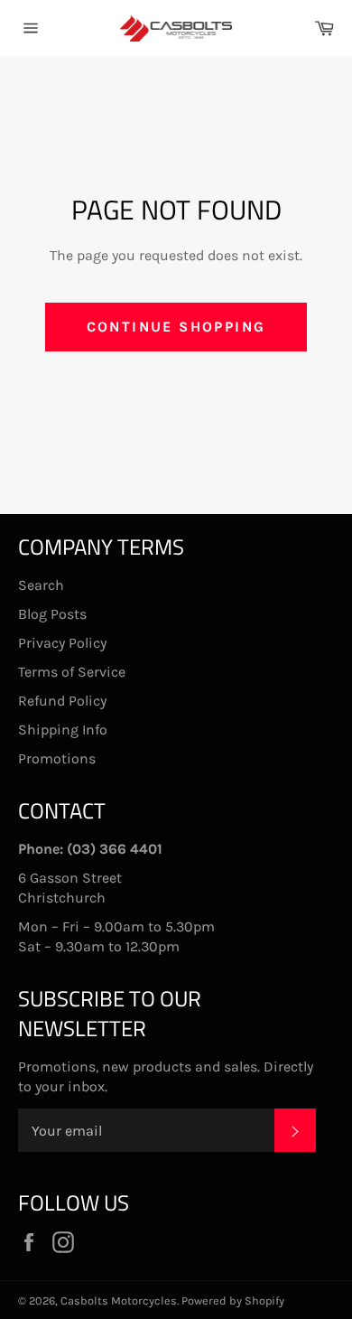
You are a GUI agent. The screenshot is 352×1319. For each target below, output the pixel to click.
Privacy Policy (62, 642)
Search (41, 585)
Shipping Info (62, 729)
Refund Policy (62, 700)
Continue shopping (176, 326)
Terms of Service (71, 671)
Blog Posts (52, 613)
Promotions (57, 758)
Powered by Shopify (232, 1300)
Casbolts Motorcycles (118, 1300)
